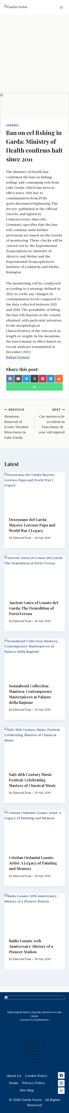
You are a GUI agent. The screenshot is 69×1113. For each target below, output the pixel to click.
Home (13, 1083)
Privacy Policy (33, 1083)
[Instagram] (61, 1083)
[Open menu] (61, 7)
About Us (14, 1076)
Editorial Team (22, 538)
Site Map (34, 1062)
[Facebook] (61, 1075)
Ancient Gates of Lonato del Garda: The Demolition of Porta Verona (33, 608)
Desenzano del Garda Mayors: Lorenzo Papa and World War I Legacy (32, 525)
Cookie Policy (36, 1076)
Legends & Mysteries (34, 1047)
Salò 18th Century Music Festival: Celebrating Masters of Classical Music (32, 780)
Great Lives (34, 1054)
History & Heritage (34, 1043)
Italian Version (17, 357)
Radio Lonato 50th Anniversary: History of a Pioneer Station (31, 946)
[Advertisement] (34, 51)
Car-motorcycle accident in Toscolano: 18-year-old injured (51, 421)
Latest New (34, 1058)
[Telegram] (61, 1090)
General (12, 125)
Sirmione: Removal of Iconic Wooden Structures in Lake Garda (16, 424)
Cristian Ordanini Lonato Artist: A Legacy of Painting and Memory (33, 863)
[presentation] (34, 492)
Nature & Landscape (34, 1051)
